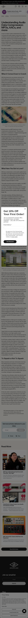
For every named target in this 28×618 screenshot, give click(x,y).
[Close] (25, 209)
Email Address (8, 224)
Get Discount (10, 241)
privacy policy (14, 236)
